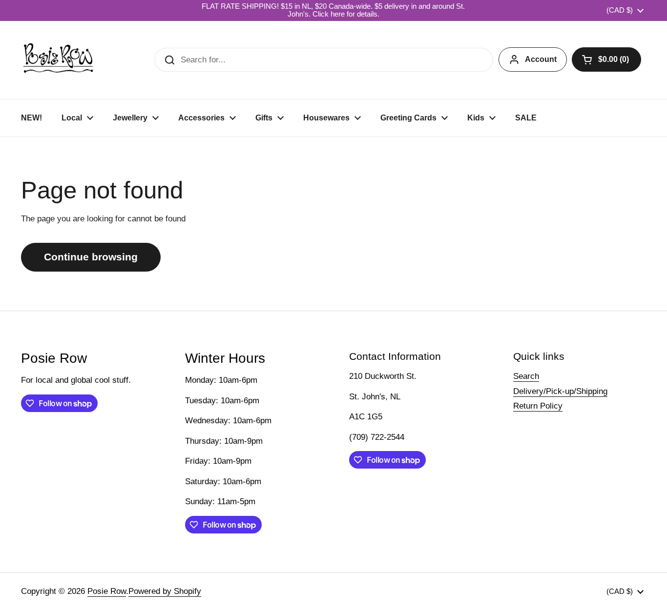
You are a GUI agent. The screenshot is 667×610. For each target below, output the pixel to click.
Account (541, 59)
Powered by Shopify (164, 591)
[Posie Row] (58, 60)
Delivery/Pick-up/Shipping (560, 391)
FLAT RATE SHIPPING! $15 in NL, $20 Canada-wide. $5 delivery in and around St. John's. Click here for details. (333, 10)
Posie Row (106, 591)
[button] (606, 59)
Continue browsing (91, 257)
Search (526, 376)
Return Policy (538, 406)
